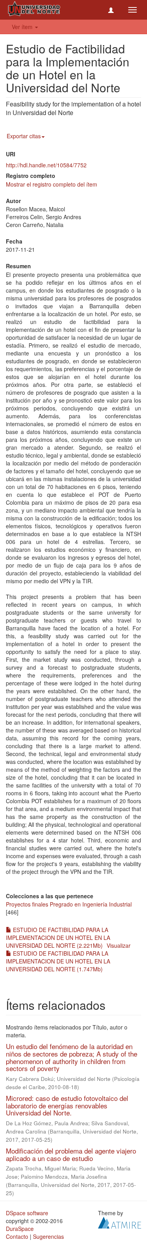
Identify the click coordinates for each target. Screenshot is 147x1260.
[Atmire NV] (119, 1222)
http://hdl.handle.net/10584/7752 (46, 165)
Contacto (17, 1236)
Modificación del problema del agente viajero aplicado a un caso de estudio (71, 1154)
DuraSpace (20, 1229)
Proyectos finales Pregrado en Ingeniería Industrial (69, 904)
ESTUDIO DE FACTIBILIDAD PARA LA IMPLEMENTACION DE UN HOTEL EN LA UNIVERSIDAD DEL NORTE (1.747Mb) (58, 961)
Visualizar (119, 945)
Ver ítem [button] (23, 27)
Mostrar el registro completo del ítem (51, 184)
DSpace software (27, 1213)
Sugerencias (48, 1236)
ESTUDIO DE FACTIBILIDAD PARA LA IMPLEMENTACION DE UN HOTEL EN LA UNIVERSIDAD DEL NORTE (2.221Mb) (58, 937)
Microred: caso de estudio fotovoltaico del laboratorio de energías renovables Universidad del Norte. (67, 1105)
